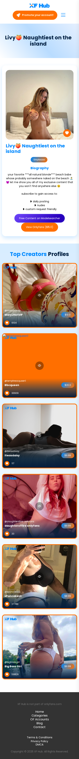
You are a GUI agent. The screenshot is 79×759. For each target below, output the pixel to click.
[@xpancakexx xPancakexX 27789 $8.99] (39, 576)
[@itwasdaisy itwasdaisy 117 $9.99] (39, 435)
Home (39, 712)
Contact (39, 727)
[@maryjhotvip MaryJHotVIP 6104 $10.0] (39, 295)
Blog (39, 723)
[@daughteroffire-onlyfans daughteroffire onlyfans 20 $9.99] (39, 506)
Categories (40, 715)
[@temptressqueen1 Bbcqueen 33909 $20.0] (15, 365)
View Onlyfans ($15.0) (39, 227)
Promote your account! (37, 15)
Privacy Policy (39, 741)
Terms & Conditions (39, 737)
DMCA (39, 744)
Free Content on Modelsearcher (39, 218)
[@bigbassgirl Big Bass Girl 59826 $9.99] (39, 646)
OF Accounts (39, 719)
